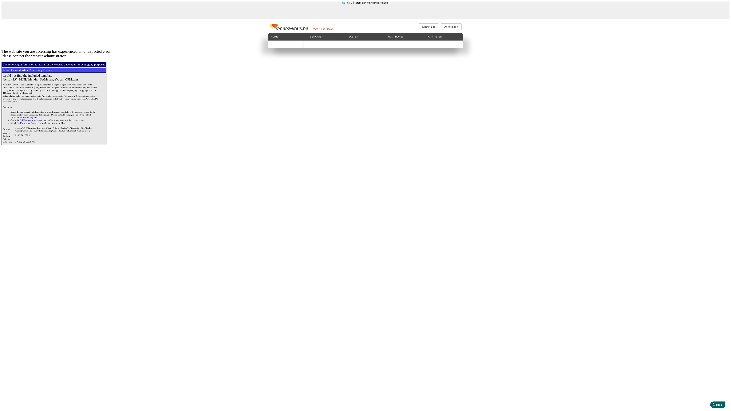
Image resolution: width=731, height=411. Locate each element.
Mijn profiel (395, 36)
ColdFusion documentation (32, 120)
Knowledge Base (27, 123)
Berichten (316, 36)
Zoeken (353, 36)
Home (274, 36)
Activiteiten (434, 36)
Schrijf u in (348, 2)
